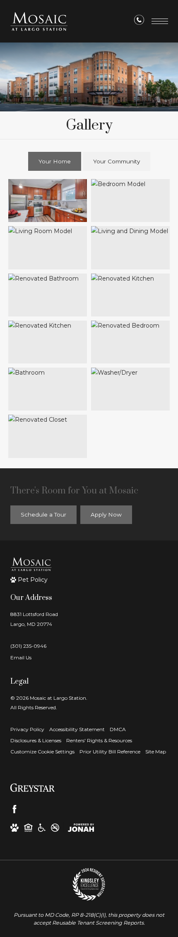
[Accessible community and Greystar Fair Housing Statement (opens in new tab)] (42, 827)
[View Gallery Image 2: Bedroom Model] (130, 200)
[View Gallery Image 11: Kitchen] (47, 436)
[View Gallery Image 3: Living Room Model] (47, 247)
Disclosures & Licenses (35, 740)
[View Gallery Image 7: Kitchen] (47, 342)
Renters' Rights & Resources (99, 740)
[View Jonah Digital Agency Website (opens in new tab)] (81, 827)
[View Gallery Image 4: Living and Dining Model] (130, 247)
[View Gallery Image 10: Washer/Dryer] (130, 389)
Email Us (20, 657)
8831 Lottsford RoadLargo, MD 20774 (34, 619)
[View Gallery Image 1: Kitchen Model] (47, 200)
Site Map (155, 751)
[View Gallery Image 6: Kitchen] (130, 295)
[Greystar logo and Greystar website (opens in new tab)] (32, 787)
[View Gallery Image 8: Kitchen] (130, 342)
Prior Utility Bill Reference (109, 751)
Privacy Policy (27, 729)
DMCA (118, 729)
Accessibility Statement (77, 729)
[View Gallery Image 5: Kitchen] (47, 295)
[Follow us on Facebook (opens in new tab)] (14, 809)
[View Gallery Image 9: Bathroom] (47, 389)
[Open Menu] (160, 21)
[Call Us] (139, 21)
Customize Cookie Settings (42, 751)
